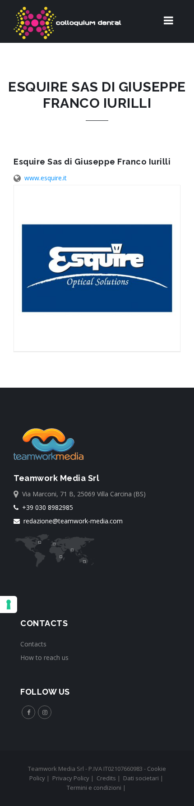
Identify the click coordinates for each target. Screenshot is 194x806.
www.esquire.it (45, 178)
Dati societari (141, 778)
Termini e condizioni (94, 787)
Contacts (33, 644)
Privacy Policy (70, 778)
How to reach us (44, 657)
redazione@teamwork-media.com (71, 521)
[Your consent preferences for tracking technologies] (8, 604)
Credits (106, 778)
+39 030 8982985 (45, 507)
